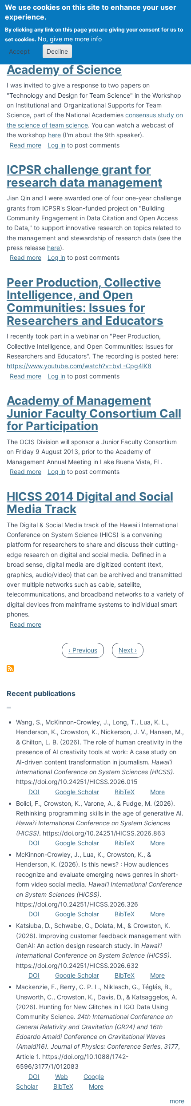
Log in (56, 145)
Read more (25, 145)
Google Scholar (77, 792)
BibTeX (125, 792)
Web (61, 1076)
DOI (34, 792)
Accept (19, 51)
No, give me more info (70, 39)
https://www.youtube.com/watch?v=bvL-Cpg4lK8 (79, 366)
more (177, 1101)
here (54, 135)
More (157, 792)
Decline (57, 51)
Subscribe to (10, 668)
